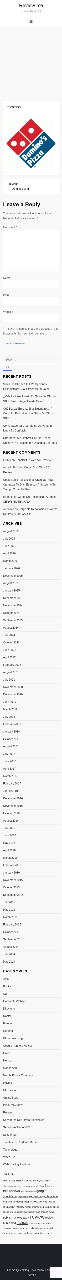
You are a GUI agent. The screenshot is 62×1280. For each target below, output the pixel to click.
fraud (42, 1186)
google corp (24, 1196)
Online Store (10, 1097)
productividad (47, 1212)
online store (9, 1212)
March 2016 (10, 857)
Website (8, 311)
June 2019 (9, 701)
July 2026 (9, 538)
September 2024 (13, 620)
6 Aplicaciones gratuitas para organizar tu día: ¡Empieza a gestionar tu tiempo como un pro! (29, 484)
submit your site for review (24, 1233)
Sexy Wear (10, 1134)
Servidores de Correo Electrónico (23, 1119)
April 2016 (9, 850)
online (56, 1207)
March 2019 (10, 709)
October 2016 (11, 813)
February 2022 (12, 664)
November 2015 (13, 880)
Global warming (13, 1038)
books (29, 1180)
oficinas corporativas (42, 1207)
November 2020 (13, 687)
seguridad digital (10, 1228)
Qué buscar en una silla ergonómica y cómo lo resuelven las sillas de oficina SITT (29, 413)
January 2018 (11, 731)
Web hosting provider (16, 1164)
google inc (36, 1196)
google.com (10, 1196)
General (8, 1030)
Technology (10, 1149)
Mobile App (10, 1067)
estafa (36, 1186)
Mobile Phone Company (18, 1075)
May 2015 (9, 909)
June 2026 (9, 546)
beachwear (20, 1181)
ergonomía (27, 1186)
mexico (36, 1201)
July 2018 (9, 716)
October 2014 (11, 931)
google (41, 1191)
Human (7, 1060)
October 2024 (11, 612)
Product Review (13, 1105)
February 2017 (12, 783)
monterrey (17, 1206)
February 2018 (12, 724)
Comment (10, 227)
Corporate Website (14, 1001)
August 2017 (11, 746)
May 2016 (9, 842)
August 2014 (11, 946)
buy (34, 1181)
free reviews (11, 1191)
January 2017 (11, 790)
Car (5, 993)
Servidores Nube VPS (16, 1127)
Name (7, 278)
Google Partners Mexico (18, 1045)
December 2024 (13, 598)
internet (19, 1201)
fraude (49, 1185)
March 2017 (10, 776)
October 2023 (11, 642)
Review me (31, 5)
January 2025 (11, 590)
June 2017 (9, 761)
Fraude (7, 1023)
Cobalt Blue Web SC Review (33, 460)
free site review (28, 1191)
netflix (28, 1207)
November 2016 (13, 805)
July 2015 (9, 902)
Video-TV (9, 1157)
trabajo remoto (45, 1233)
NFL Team (9, 1090)
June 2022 (9, 649)
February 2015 (12, 924)
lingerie (27, 1201)
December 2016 (13, 798)
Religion (8, 1112)
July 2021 (9, 679)
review (37, 1217)
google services (50, 1196)
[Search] (7, 367)
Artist (6, 978)
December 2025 (13, 575)
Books (7, 986)
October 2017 (11, 739)
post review (21, 1212)
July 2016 (9, 828)
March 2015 (10, 917)
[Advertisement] (31, 59)
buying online (43, 1180)
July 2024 (9, 635)
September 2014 (13, 939)
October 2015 (11, 887)
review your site (36, 1223)
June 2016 (9, 835)
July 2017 (9, 753)
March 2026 (10, 560)
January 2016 (11, 872)
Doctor (7, 1016)
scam (48, 1223)
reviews (22, 1223)
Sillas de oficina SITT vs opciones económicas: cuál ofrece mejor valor (26, 386)
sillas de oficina (38, 1228)
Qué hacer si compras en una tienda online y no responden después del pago (30, 440)
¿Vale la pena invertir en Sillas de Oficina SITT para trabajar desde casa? (29, 399)
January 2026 (11, 568)
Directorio (9, 1008)
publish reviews (12, 1217)
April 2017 (9, 768)
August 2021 (11, 672)
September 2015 (13, 894)
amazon (7, 1180)
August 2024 (11, 627)
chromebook (8, 1186)
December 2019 (13, 694)
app (13, 1180)
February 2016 (12, 865)
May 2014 (9, 961)
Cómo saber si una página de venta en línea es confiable (28, 428)
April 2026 (9, 553)
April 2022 (9, 657)
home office (9, 1201)
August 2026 (11, 531)
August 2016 (11, 820)
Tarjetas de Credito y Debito (20, 1142)
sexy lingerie (23, 1228)
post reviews (33, 1212)
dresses (17, 1186)
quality (26, 1217)
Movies (7, 1082)
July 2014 (9, 954)
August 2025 (11, 583)
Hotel (6, 1053)
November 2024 (13, 605)
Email (6, 294)
